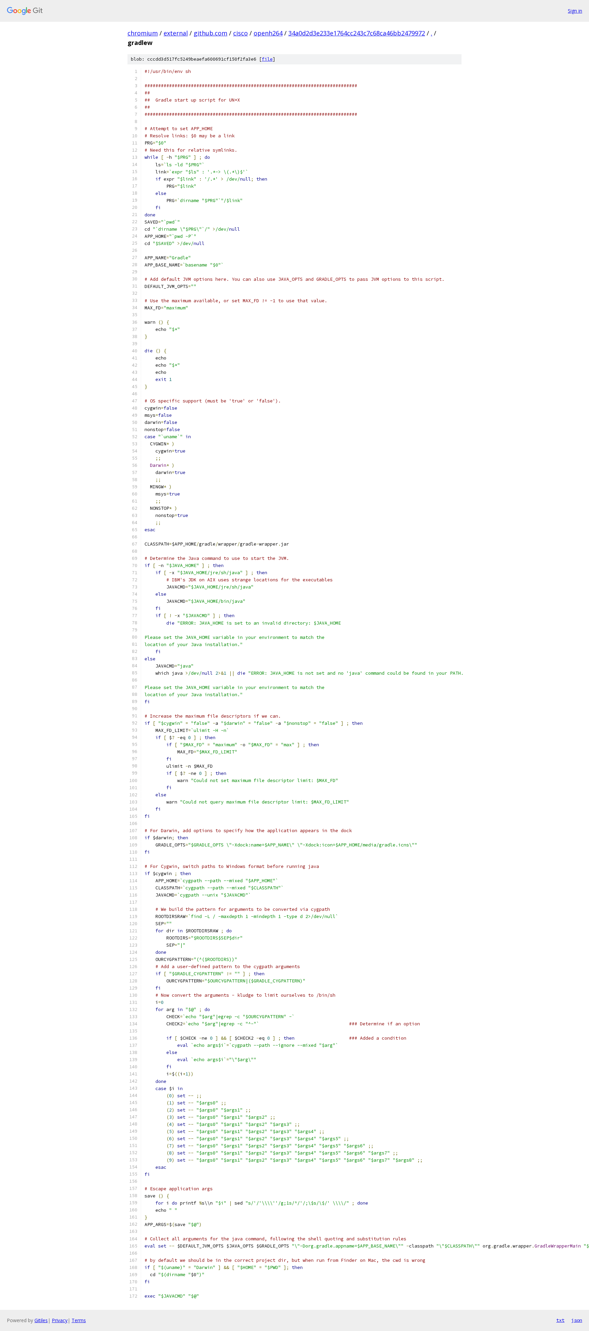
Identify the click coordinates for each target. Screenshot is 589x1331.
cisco (240, 33)
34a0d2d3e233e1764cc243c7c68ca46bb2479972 (356, 33)
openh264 (268, 33)
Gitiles (41, 1320)
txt (560, 1320)
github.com (210, 33)
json (576, 1320)
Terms (79, 1320)
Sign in (575, 10)
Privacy (59, 1320)
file (267, 59)
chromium (142, 33)
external (176, 33)
